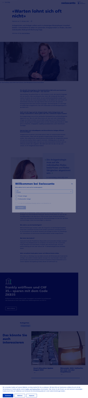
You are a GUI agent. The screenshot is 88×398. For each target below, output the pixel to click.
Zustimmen (8, 395)
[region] (44, 391)
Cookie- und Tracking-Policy (32, 389)
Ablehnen (19, 395)
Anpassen (31, 395)
